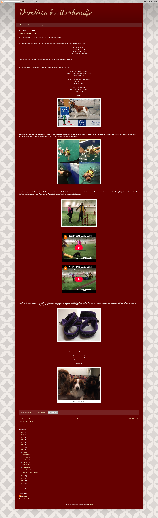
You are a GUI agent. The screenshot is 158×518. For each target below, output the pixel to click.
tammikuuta (26, 470)
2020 (23, 445)
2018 (23, 450)
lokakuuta (26, 457)
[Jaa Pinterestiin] (57, 412)
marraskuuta (26, 455)
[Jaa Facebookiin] (55, 412)
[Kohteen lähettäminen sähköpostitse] (49, 412)
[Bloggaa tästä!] (51, 412)
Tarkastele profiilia (24, 499)
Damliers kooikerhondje (55, 12)
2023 (23, 437)
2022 (23, 440)
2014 (23, 483)
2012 (23, 488)
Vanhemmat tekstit (132, 418)
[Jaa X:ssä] (53, 412)
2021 (23, 442)
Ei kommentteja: (41, 412)
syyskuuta (26, 460)
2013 (23, 486)
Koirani (30, 25)
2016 (23, 478)
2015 (23, 481)
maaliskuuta (26, 467)
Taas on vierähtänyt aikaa (29, 34)
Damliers (24, 496)
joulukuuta (26, 452)
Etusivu (79, 418)
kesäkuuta (26, 465)
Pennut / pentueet (42, 25)
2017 (23, 476)
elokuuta (25, 462)
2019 (23, 447)
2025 (23, 432)
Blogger (90, 504)
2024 (23, 435)
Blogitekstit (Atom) (28, 421)
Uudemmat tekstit (25, 418)
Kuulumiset (21, 25)
